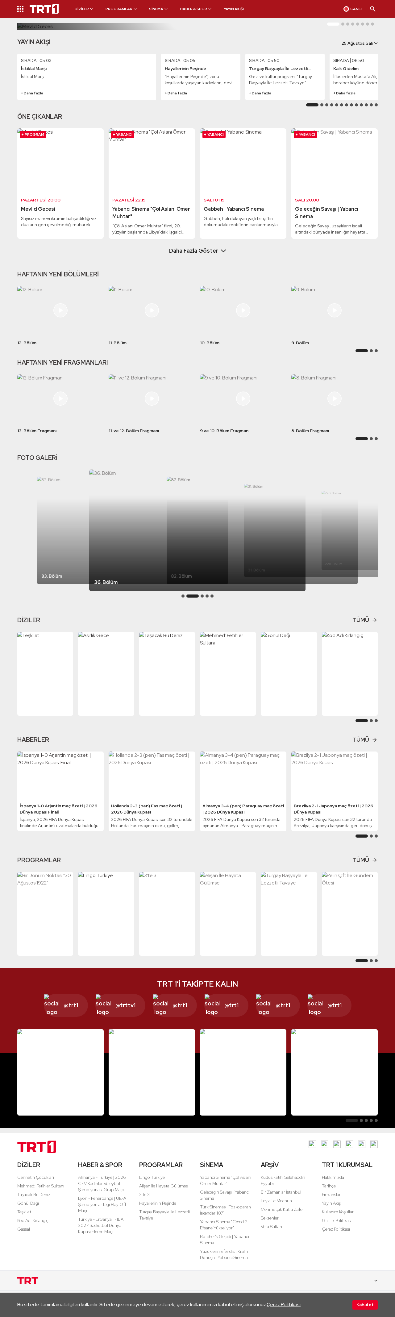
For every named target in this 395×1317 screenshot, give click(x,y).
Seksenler (270, 1218)
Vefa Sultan (271, 1226)
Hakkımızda (333, 1177)
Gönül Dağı (28, 1203)
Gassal (23, 1229)
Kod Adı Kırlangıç (32, 1220)
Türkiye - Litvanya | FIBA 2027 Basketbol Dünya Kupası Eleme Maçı (100, 1225)
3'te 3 (144, 1194)
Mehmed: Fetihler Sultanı (40, 1186)
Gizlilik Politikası (336, 1220)
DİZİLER (28, 1165)
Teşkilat (24, 1212)
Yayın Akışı (332, 1203)
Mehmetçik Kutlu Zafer (282, 1209)
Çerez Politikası (284, 1304)
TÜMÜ (360, 619)
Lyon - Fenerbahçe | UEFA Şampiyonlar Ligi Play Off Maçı (102, 1204)
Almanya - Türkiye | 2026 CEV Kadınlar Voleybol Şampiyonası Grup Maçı (102, 1183)
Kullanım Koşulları (338, 1212)
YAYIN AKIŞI (234, 8)
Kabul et (365, 1304)
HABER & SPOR (100, 1165)
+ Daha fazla (32, 93)
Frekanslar (331, 1194)
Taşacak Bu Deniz (33, 1194)
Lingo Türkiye (152, 1177)
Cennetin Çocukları (35, 1177)
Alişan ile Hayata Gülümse (163, 1186)
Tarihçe (329, 1186)
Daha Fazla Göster (193, 250)
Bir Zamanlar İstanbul (281, 1192)
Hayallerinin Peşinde (157, 1203)
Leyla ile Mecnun (276, 1200)
